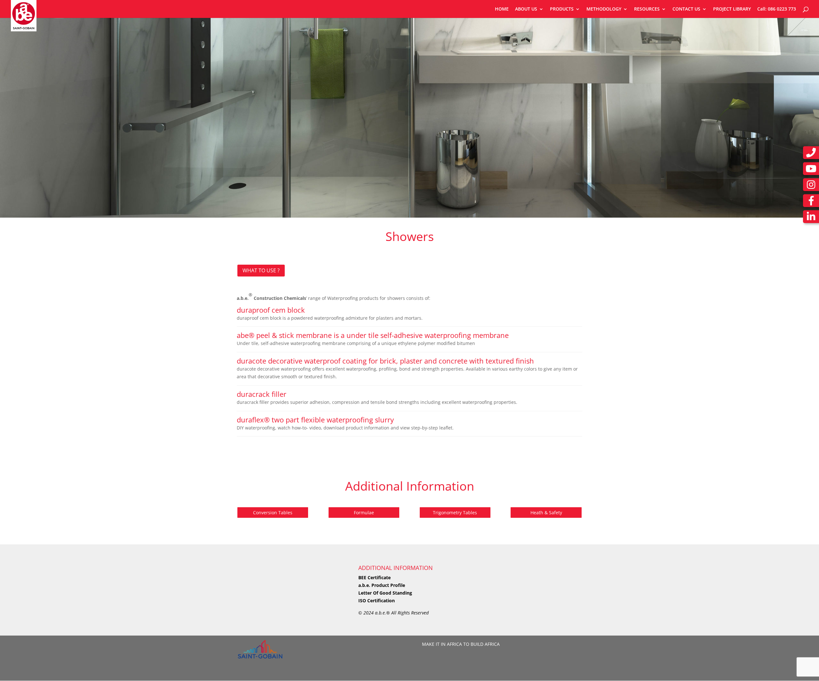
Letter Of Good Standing (385, 593)
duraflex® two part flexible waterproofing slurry (315, 419)
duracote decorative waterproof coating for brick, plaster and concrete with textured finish (385, 360)
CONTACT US (686, 9)
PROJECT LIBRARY (732, 9)
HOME (502, 9)
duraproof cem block (271, 310)
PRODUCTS (562, 9)
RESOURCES (647, 9)
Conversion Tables (272, 512)
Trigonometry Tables (455, 512)
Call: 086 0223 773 (776, 9)
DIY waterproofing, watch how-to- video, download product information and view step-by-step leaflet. (345, 428)
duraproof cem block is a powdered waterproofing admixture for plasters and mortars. (330, 318)
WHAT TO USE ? (261, 270)
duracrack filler (261, 394)
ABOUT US (526, 9)
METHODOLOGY (603, 9)
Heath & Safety (546, 512)
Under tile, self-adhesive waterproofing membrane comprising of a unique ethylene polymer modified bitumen (356, 343)
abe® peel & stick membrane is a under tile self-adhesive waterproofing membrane (373, 335)
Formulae (364, 512)
